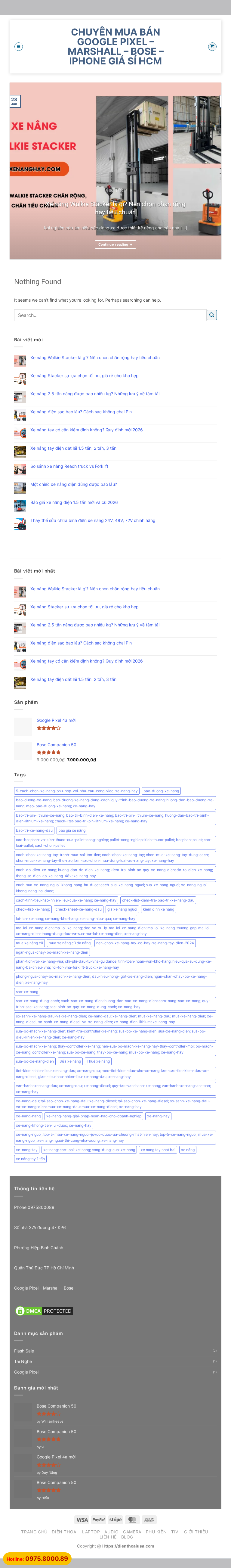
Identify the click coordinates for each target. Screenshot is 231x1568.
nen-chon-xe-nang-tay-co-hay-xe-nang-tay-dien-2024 (145, 943)
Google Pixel (26, 1371)
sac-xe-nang (27, 991)
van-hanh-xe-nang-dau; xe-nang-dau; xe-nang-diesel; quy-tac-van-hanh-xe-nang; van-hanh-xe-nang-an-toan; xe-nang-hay (113, 1088)
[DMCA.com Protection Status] (44, 1310)
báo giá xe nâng (71, 830)
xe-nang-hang (28, 1116)
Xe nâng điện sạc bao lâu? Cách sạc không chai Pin (81, 411)
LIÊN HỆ (108, 1536)
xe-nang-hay (158, 1116)
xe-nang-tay (27, 1149)
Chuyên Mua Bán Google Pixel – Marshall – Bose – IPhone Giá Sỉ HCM (116, 46)
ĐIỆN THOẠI (65, 1531)
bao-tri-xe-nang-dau (34, 830)
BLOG (127, 1536)
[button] (18, 46)
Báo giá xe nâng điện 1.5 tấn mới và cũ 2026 (74, 502)
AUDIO (111, 1531)
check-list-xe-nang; (33, 909)
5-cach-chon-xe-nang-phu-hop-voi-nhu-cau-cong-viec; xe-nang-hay (77, 791)
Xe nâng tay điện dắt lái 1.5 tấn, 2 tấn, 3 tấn (73, 448)
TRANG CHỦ (34, 1531)
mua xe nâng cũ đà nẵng (70, 943)
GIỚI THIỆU (196, 1531)
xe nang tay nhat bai (158, 1149)
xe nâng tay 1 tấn (30, 1159)
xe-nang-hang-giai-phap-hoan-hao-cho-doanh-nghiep (93, 1116)
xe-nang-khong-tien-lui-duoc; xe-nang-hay (53, 1125)
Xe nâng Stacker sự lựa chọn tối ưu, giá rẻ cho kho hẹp (84, 375)
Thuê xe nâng (98, 1061)
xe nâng (188, 1149)
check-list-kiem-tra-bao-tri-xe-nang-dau (158, 900)
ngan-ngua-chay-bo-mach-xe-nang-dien (52, 952)
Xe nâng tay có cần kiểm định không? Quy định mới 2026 (86, 429)
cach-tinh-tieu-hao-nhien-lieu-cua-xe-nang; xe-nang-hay (66, 900)
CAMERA (132, 1531)
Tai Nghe (23, 1361)
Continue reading (115, 244)
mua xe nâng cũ (29, 943)
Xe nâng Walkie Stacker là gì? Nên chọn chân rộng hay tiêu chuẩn (116, 208)
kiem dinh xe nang (158, 909)
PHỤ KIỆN (156, 1531)
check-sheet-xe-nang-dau (79, 909)
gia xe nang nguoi (122, 909)
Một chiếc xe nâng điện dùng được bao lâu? (73, 484)
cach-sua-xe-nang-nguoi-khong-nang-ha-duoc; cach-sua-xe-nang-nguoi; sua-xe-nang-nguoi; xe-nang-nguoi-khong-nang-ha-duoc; (112, 888)
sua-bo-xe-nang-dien (35, 1061)
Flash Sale (24, 1350)
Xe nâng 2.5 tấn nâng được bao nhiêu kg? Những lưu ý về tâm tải (94, 393)
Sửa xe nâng (70, 1061)
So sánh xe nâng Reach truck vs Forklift (69, 466)
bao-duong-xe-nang (161, 791)
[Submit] (212, 315)
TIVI (175, 1531)
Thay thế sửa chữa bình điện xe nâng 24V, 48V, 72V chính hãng (93, 520)
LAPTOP (91, 1531)
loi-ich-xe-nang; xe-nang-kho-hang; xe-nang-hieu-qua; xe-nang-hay (75, 918)
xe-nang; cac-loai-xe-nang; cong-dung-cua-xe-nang (89, 1149)
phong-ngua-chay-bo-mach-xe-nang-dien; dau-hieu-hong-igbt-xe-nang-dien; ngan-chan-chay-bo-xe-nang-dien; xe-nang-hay (111, 979)
